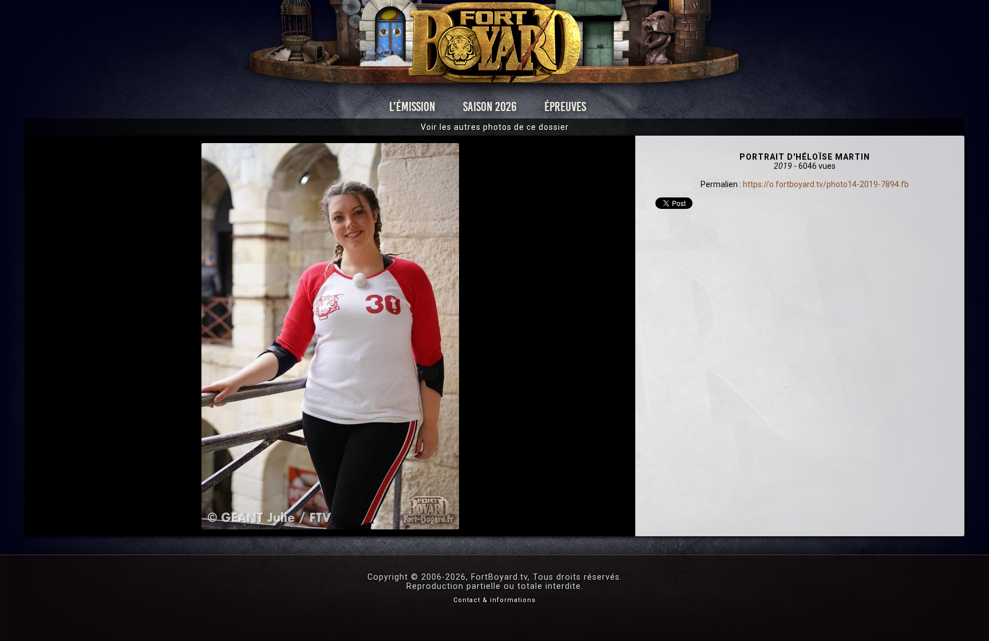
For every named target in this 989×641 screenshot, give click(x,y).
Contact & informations (494, 600)
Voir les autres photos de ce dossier (495, 127)
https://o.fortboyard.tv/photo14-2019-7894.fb (826, 184)
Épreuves (565, 107)
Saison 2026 (490, 107)
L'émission (412, 107)
